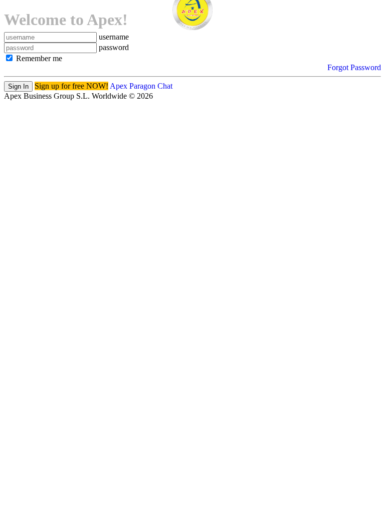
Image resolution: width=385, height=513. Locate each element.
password (114, 47)
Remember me (38, 58)
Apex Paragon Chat (141, 86)
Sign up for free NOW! (71, 86)
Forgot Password (354, 67)
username (114, 37)
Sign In (18, 86)
